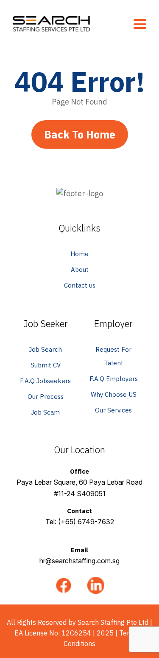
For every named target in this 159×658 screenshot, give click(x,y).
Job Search (45, 349)
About (80, 269)
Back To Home (79, 134)
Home (79, 254)
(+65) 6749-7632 (86, 521)
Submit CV (46, 365)
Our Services (113, 410)
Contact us (79, 285)
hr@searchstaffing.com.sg (79, 560)
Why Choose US (114, 394)
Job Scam (45, 412)
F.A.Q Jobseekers (45, 381)
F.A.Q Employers (113, 379)
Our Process (46, 397)
